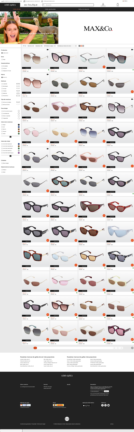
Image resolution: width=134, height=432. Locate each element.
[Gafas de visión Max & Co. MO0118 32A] (35, 157)
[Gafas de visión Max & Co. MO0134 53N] (35, 256)
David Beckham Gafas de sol (27, 366)
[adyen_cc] (21, 405)
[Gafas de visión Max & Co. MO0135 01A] (92, 181)
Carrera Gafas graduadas (96, 361)
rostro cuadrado (6, 115)
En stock (5, 68)
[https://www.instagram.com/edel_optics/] (105, 405)
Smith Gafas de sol (48, 364)
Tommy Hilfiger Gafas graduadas (74, 366)
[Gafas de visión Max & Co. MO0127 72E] (64, 107)
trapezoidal (5, 118)
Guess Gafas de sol (24, 362)
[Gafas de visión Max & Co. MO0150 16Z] (64, 280)
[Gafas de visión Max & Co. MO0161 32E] (120, 305)
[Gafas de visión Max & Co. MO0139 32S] (92, 280)
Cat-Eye (4, 88)
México (125, 1)
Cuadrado (5, 83)
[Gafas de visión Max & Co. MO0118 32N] (64, 82)
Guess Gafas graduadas (72, 362)
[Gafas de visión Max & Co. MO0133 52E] (92, 231)
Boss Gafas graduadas (72, 364)
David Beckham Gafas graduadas (98, 366)
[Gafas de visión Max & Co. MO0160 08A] (35, 181)
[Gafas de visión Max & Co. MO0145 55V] (120, 256)
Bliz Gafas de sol (48, 359)
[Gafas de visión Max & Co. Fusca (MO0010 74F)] (35, 82)
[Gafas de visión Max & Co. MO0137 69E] (92, 206)
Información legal (41, 423)
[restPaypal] (28, 405)
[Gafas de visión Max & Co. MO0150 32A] (120, 82)
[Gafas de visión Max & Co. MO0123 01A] (120, 181)
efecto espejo (6, 163)
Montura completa (7, 102)
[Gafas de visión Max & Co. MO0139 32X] (64, 256)
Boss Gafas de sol (24, 364)
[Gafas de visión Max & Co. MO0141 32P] (35, 330)
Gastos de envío (47, 388)
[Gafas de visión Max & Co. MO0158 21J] (64, 132)
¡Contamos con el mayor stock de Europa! (13, 1)
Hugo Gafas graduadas (95, 364)
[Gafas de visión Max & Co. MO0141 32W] (92, 132)
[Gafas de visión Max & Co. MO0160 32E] (35, 280)
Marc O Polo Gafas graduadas (74, 361)
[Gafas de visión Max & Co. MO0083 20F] (35, 57)
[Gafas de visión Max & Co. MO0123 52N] (64, 181)
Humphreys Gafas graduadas (74, 359)
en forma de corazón (7, 111)
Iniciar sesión (103, 5)
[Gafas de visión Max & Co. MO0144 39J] (120, 280)
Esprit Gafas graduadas (95, 359)
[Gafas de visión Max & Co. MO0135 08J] (92, 82)
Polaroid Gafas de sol (25, 361)
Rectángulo (5, 86)
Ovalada (4, 90)
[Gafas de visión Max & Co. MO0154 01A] (64, 206)
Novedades (5, 66)
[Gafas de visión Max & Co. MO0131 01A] (35, 231)
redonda (5, 93)
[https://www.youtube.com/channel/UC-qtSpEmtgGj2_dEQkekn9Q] (108, 405)
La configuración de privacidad (27, 386)
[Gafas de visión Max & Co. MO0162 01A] (35, 305)
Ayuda (68, 384)
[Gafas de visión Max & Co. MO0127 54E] (120, 206)
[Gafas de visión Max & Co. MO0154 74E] (92, 157)
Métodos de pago (48, 386)
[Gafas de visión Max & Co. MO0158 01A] (64, 157)
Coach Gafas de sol (48, 366)
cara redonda (6, 113)
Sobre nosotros (24, 384)
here (107, 395)
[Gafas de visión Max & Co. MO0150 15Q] (92, 57)
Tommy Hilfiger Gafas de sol (50, 362)
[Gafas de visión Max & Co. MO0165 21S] (64, 330)
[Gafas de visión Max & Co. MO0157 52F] (64, 305)
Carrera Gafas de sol (25, 359)
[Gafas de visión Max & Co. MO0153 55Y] (120, 330)
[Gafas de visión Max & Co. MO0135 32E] (35, 107)
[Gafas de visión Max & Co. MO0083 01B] (120, 107)
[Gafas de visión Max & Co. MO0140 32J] (92, 305)
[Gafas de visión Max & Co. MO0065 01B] (64, 57)
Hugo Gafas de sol (48, 361)
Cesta (118, 5)
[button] (10, 5)
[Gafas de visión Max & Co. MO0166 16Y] (35, 132)
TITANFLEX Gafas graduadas (97, 362)
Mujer (4, 59)
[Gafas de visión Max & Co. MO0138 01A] (64, 231)
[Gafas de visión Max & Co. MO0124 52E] (92, 107)
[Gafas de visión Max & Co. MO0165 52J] (92, 256)
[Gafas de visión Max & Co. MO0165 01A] (120, 157)
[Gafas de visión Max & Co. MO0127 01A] (120, 132)
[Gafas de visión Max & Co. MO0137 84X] (120, 231)
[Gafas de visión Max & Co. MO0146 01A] (35, 206)
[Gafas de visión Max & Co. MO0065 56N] (120, 57)
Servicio (46, 384)
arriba (111, 423)
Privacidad (33, 423)
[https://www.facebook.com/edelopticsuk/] (102, 405)
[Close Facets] (10, 45)
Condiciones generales (25, 423)
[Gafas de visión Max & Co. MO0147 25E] (92, 330)
